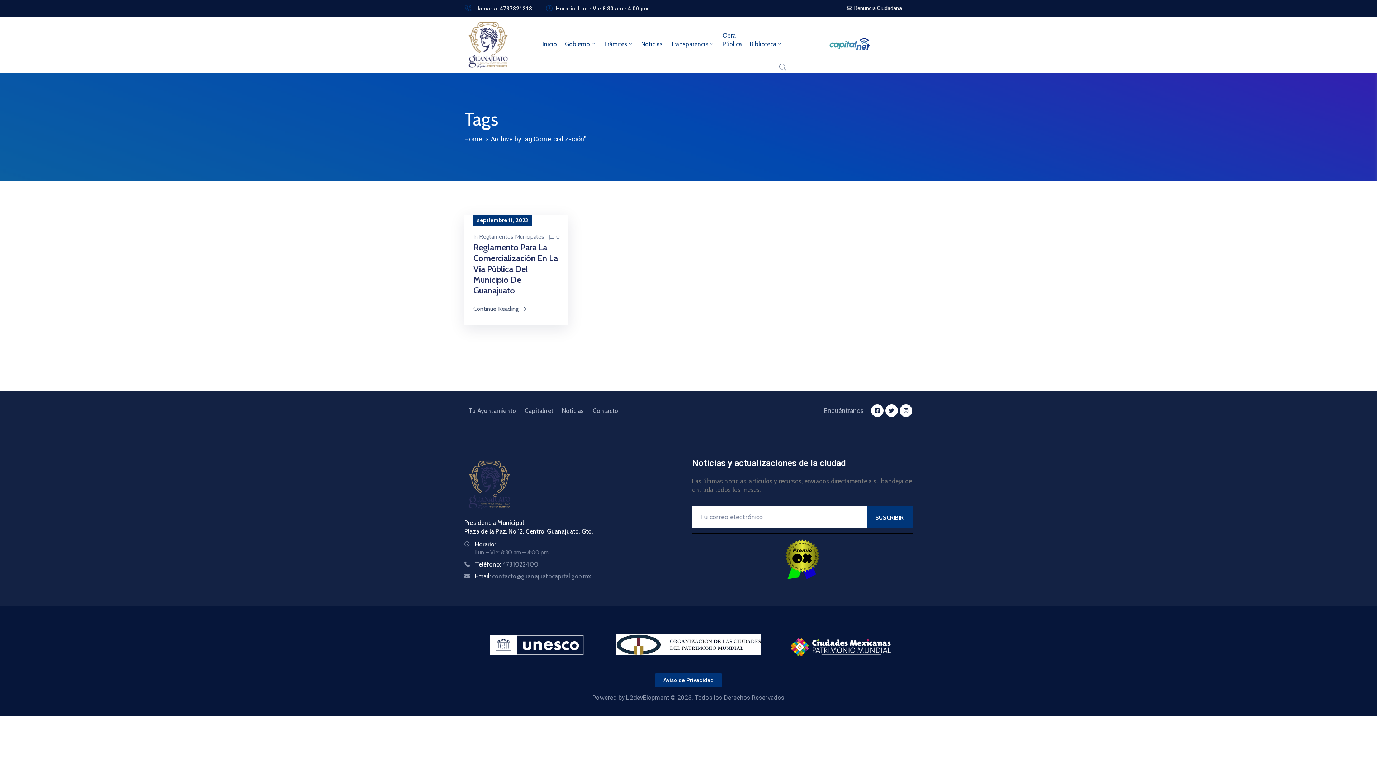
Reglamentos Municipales (511, 237)
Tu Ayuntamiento (492, 410)
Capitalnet (539, 410)
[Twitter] (891, 410)
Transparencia (690, 44)
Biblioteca (763, 44)
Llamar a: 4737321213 (503, 8)
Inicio (550, 44)
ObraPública (732, 40)
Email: (533, 576)
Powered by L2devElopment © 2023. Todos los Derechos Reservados (688, 697)
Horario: (485, 544)
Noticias (652, 44)
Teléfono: (506, 564)
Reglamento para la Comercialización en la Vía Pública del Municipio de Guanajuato (515, 269)
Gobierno (577, 44)
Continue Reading (496, 308)
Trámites (615, 44)
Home (473, 139)
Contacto (606, 410)
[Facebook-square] (877, 410)
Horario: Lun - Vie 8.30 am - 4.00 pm (602, 8)
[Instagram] (906, 410)
